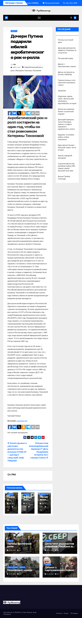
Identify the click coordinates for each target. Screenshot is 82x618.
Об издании (74, 613)
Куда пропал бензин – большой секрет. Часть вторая (67, 147)
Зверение (62, 91)
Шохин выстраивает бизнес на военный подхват (66, 111)
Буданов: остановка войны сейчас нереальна (66, 137)
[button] (71, 18)
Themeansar (7, 614)
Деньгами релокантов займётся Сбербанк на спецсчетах (67, 50)
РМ (14, 64)
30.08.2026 (12, 550)
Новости (14, 31)
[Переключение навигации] (39, 18)
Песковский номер (44, 499)
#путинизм (37, 70)
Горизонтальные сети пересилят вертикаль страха (66, 82)
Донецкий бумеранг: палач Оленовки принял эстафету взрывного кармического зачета (66, 124)
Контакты (59, 613)
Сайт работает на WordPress (12, 612)
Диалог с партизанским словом (59, 569)
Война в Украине (13, 567)
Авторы (66, 613)
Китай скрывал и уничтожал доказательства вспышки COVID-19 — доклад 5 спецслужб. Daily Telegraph (17, 452)
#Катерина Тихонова (23, 70)
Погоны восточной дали (19, 545)
